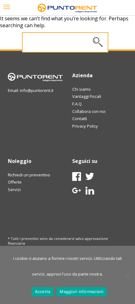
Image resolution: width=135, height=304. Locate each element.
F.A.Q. (77, 104)
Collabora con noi (88, 111)
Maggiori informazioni (81, 291)
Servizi (14, 189)
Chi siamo (81, 89)
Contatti (79, 118)
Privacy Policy (85, 126)
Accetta (43, 291)
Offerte (15, 182)
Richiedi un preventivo (29, 175)
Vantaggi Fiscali (86, 96)
